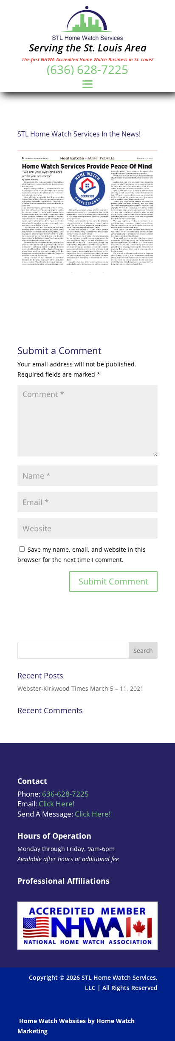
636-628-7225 (65, 794)
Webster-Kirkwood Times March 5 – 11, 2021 (80, 688)
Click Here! (56, 803)
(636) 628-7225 (87, 69)
